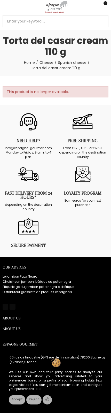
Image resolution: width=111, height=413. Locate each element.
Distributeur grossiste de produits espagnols (37, 292)
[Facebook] (5, 306)
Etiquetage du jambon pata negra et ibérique (38, 287)
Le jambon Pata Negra (20, 276)
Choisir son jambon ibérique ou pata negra (37, 281)
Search (102, 21)
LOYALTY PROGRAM (82, 193)
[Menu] (5, 7)
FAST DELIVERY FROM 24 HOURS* (28, 195)
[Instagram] (12, 306)
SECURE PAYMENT (28, 245)
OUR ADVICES (14, 267)
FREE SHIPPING (83, 140)
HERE (38, 389)
